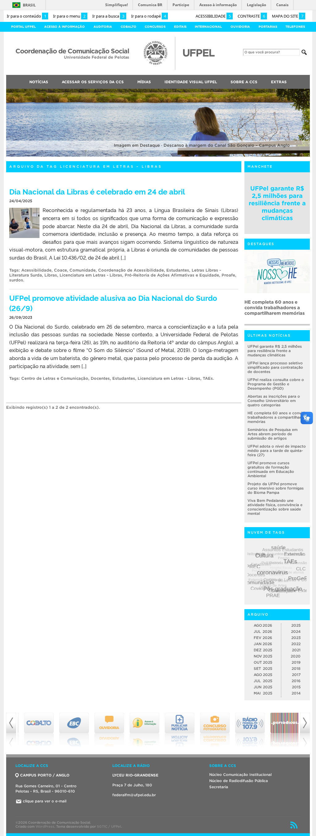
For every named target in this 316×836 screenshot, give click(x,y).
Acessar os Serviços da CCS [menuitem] (93, 82)
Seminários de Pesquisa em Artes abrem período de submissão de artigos (275, 307)
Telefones (295, 26)
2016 (296, 681)
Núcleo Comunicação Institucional (240, 774)
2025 (296, 625)
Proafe (228, 275)
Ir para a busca (108, 16)
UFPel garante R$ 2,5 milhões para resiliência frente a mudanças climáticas (277, 203)
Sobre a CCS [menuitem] (244, 82)
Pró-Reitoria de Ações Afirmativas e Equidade (172, 275)
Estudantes (177, 270)
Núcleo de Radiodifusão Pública (238, 781)
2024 (296, 631)
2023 (296, 638)
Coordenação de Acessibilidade (131, 270)
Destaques (260, 244)
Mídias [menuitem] (144, 82)
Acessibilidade (213, 16)
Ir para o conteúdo (26, 16)
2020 (296, 656)
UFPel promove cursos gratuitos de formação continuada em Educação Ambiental (270, 469)
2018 (296, 668)
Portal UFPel (23, 26)
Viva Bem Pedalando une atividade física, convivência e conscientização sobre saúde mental (274, 506)
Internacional (208, 26)
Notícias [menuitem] (38, 82)
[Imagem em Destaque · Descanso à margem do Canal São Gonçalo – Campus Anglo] (158, 155)
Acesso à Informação (64, 26)
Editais (180, 26)
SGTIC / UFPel (109, 826)
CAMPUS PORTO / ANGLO (44, 775)
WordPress (44, 826)
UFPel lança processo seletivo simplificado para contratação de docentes (275, 367)
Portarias (268, 26)
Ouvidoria (240, 26)
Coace (60, 270)
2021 (296, 650)
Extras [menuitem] (279, 82)
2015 (296, 687)
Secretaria (218, 787)
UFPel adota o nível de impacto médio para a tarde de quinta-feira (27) (276, 450)
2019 (296, 662)
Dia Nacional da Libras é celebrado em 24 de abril (97, 191)
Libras (50, 275)
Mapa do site (287, 16)
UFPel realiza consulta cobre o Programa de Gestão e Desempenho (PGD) (275, 384)
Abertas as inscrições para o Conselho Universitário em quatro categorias (273, 400)
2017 (296, 675)
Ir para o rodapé (148, 16)
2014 (296, 693)
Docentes (100, 378)
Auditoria (103, 26)
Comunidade (82, 270)
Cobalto (128, 26)
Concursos (155, 26)
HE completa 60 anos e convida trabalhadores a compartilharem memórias (277, 417)
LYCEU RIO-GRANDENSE (135, 775)
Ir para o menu (69, 16)
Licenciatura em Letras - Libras (91, 275)
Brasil (29, 5)
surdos (16, 280)
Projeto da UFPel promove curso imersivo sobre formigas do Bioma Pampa (275, 488)
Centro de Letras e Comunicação (54, 378)
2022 (296, 644)
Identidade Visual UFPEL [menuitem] (190, 82)
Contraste (251, 16)
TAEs (208, 378)
